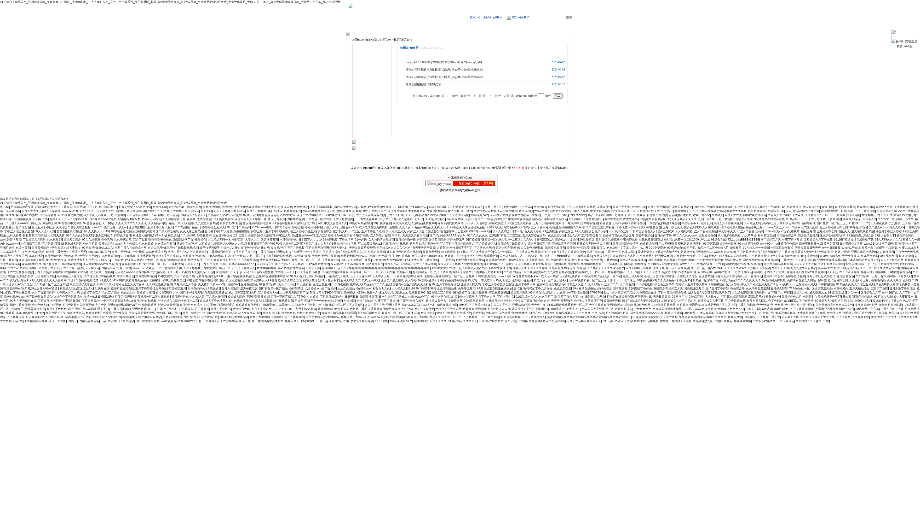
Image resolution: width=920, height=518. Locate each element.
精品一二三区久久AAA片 (519, 239)
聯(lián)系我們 (520, 17)
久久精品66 (863, 276)
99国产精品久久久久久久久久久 (740, 280)
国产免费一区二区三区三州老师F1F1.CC (843, 223)
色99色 (821, 280)
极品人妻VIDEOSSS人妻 (650, 300)
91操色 (362, 207)
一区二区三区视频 (462, 276)
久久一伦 (853, 292)
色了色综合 (775, 300)
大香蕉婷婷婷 (445, 247)
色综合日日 (826, 251)
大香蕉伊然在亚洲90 (247, 207)
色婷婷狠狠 (772, 260)
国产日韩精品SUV (489, 219)
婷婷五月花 (149, 215)
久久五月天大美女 (178, 272)
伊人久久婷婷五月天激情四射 (759, 284)
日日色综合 (846, 211)
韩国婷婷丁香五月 (523, 309)
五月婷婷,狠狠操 (52, 243)
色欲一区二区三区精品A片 (299, 243)
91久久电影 (304, 272)
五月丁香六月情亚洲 (160, 227)
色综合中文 (428, 313)
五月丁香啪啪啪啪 (874, 280)
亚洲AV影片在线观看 (289, 251)
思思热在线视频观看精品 (182, 247)
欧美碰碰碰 (448, 251)
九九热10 (667, 211)
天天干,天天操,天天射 (688, 243)
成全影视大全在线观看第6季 (766, 211)
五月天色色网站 (484, 247)
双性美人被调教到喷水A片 (149, 235)
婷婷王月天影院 (633, 276)
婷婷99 (517, 300)
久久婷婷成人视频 (732, 227)
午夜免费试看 (629, 239)
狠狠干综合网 (437, 207)
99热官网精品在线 (360, 223)
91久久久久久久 (477, 235)
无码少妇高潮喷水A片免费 (802, 211)
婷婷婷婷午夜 (58, 260)
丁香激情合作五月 (220, 251)
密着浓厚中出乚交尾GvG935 (458, 231)
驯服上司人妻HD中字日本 (326, 292)
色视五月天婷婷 (244, 300)
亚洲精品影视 (145, 256)
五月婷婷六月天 (806, 284)
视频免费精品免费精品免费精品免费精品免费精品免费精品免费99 (588, 317)
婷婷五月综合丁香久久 (44, 268)
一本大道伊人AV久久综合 (494, 280)
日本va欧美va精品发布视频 (782, 231)
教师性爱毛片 (613, 219)
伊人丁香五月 (276, 219)
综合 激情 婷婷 (597, 231)
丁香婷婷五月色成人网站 (620, 251)
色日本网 (125, 268)
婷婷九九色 (801, 292)
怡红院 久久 (191, 317)
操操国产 (759, 272)
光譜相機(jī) (364, 98)
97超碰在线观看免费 (645, 317)
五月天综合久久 (673, 227)
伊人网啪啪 (785, 292)
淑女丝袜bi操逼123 (225, 235)
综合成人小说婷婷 (566, 239)
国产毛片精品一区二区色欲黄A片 (707, 247)
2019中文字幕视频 (148, 321)
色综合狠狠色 (265, 272)
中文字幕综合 (125, 276)
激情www (90, 296)
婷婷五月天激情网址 (874, 272)
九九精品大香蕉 (582, 256)
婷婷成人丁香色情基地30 (216, 300)
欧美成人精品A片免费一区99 (143, 260)
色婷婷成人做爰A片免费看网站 (806, 272)
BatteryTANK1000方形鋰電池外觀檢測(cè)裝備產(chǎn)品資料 (444, 62)
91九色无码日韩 (108, 256)
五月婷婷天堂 (15, 317)
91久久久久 (73, 235)
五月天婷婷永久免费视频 (78, 304)
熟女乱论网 (194, 207)
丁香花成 (798, 215)
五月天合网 (843, 317)
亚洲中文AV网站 (307, 215)
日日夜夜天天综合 (34, 235)
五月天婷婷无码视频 (638, 268)
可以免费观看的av (369, 243)
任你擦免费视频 (657, 215)
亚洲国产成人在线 (392, 280)
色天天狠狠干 (474, 207)
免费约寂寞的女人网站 (801, 280)
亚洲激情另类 (25, 276)
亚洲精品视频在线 (537, 260)
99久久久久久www (685, 235)
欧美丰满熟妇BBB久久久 (427, 256)
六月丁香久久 (255, 256)
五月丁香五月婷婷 (144, 239)
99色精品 (750, 317)
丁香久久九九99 (908, 317)
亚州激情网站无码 (563, 243)
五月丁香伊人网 (525, 284)
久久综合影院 (740, 292)
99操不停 (612, 264)
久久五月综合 (111, 292)
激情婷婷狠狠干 (594, 264)
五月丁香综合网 (865, 211)
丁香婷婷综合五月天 (212, 227)
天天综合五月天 (382, 276)
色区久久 (844, 231)
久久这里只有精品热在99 (640, 280)
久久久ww (525, 207)
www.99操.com (507, 276)
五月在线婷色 (249, 284)
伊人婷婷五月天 (396, 231)
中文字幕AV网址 (600, 211)
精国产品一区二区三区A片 (550, 280)
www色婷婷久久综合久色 (319, 211)
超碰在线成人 (365, 300)
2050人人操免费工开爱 (356, 260)
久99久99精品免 (830, 256)
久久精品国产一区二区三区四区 (825, 215)
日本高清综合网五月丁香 (863, 260)
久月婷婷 (411, 280)
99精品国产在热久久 (193, 215)
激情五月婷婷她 (524, 288)
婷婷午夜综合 (644, 235)
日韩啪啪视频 (826, 284)
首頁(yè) (475, 17)
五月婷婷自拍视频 (144, 300)
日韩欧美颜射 (515, 260)
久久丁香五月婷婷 (43, 292)
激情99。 (312, 321)
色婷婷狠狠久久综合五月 (618, 235)
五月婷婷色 (470, 317)
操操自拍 (128, 317)
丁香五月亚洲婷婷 (847, 272)
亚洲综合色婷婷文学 (832, 235)
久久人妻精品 (666, 280)
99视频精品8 (267, 284)
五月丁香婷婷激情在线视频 (807, 309)
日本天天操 (313, 268)
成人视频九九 (818, 292)
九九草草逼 (749, 235)
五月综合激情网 (216, 296)
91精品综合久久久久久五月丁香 (536, 296)
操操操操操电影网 (866, 304)
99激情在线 (854, 235)
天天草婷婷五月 (35, 309)
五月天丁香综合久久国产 (750, 207)
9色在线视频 (109, 321)
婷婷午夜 (641, 264)
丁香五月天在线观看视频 (369, 215)
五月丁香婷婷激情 (705, 231)
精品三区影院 (596, 215)
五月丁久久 (611, 284)
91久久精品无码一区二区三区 (717, 304)
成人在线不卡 (330, 280)
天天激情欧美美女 (215, 292)
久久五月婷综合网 (891, 260)
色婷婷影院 (421, 321)
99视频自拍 (68, 317)
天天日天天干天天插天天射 (96, 211)
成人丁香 (437, 280)
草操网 (424, 288)
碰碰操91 (542, 309)
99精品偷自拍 (676, 247)
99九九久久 (105, 247)
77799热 (302, 296)
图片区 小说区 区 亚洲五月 (860, 313)
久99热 (420, 300)
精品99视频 (422, 227)
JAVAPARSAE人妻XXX (461, 219)
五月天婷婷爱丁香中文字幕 (200, 268)
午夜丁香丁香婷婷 (386, 300)
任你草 (883, 313)
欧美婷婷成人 (401, 223)
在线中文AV (287, 215)
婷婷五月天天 (519, 292)
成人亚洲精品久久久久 (682, 219)
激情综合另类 (905, 235)
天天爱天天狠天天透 (415, 235)
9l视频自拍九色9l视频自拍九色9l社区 (541, 321)
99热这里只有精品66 (653, 219)
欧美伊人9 (519, 268)
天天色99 (855, 280)
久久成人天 (197, 296)
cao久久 (97, 227)
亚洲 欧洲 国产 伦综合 (840, 309)
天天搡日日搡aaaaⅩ (211, 284)
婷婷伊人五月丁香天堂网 (691, 284)
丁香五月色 (67, 268)
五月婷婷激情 (211, 207)
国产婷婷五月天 (771, 239)
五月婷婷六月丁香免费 (818, 239)
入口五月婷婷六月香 (885, 264)
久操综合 (406, 264)
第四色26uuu (176, 207)
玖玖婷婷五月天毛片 (249, 304)
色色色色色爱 (562, 288)
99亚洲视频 (655, 260)
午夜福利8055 (776, 207)
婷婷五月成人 (623, 309)
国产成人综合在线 (167, 231)
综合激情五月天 (808, 235)
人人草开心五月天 (620, 231)
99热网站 (424, 280)
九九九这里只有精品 (803, 268)
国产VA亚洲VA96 (345, 207)
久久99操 (598, 313)
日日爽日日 (351, 296)
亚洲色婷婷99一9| (143, 309)
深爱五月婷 (604, 207)
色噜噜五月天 (466, 288)
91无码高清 (710, 243)
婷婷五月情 (735, 317)
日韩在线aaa (594, 251)
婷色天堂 (99, 317)
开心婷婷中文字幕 (345, 243)
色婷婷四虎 (296, 288)
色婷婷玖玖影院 (774, 276)
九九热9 (688, 309)
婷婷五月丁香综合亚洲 (355, 317)
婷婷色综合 (604, 288)
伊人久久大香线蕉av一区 (598, 309)
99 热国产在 (679, 296)
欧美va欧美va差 (14, 296)
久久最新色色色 (496, 260)
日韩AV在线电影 (167, 309)
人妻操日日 (887, 251)
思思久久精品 (346, 288)
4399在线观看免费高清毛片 (131, 280)
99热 (211, 272)
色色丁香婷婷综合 (70, 296)
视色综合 (173, 235)
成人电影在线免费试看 (373, 227)
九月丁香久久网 (523, 251)
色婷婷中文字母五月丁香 (586, 300)
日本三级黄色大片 (644, 231)
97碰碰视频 (716, 284)
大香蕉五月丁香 (725, 276)
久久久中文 (894, 280)
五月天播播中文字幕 (763, 292)
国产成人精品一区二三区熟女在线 (521, 256)
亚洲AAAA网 (79, 219)
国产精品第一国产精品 (273, 288)
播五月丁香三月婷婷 (889, 231)
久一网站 (108, 223)
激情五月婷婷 (614, 215)
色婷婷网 (349, 300)
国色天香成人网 (887, 211)
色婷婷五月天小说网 (448, 309)
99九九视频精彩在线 (23, 300)
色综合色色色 (845, 276)
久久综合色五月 (165, 243)
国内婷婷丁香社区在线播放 (470, 292)
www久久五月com (778, 227)
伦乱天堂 (510, 321)
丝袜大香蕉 (14, 235)
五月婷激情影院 (45, 276)
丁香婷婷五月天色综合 (184, 211)
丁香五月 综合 (209, 264)
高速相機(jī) (429, 27)
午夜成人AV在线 (286, 235)
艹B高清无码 (215, 256)
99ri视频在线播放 (70, 264)
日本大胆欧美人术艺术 (624, 256)
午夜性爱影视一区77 (828, 296)
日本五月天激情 (576, 284)
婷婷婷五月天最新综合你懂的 (781, 223)
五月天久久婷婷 (537, 268)
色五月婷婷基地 (294, 317)
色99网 (4, 207)
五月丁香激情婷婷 (372, 231)
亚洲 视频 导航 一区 (858, 264)
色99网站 (275, 243)
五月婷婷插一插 (406, 239)
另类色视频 (302, 300)
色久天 (779, 304)
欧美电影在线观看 (873, 247)
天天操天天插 (439, 227)
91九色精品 (304, 284)
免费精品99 (575, 264)
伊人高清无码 (752, 223)
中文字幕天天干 (729, 231)
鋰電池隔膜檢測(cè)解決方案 (424, 84)
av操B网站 (791, 300)
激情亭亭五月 (464, 247)
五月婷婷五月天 (591, 235)
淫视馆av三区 (401, 284)
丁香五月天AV (91, 300)
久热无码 (206, 211)
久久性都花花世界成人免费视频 (494, 211)
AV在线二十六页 (713, 264)
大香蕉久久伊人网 (67, 292)
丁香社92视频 (315, 276)
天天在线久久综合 (685, 276)
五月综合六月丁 (871, 292)
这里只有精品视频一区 (424, 243)
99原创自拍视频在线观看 (203, 280)
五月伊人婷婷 (779, 288)
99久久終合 (280, 309)
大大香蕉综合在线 (11, 321)
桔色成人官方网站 (779, 215)
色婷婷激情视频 (795, 276)
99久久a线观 (577, 215)
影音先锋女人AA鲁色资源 (135, 207)
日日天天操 (447, 260)
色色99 (611, 247)
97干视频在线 (77, 309)
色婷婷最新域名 (88, 280)
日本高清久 (305, 239)
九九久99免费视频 (326, 239)
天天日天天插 (286, 284)
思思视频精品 (261, 276)
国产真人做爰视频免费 (234, 280)
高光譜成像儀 (526, 27)
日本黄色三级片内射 (319, 219)
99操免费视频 (295, 219)
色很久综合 (794, 207)
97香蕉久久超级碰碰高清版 (468, 227)
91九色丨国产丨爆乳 (555, 215)
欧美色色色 (164, 239)
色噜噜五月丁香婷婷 (780, 251)
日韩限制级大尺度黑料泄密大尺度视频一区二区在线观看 (134, 296)
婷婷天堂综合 (72, 239)
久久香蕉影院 (123, 239)
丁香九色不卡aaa (627, 227)
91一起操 (361, 239)
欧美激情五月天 (258, 243)
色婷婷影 (653, 321)
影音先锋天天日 (168, 304)
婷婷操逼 (139, 251)
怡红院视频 (403, 256)
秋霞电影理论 (226, 304)
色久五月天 (90, 243)
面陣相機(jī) (364, 55)
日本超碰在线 (766, 235)
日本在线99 (173, 313)
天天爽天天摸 (850, 256)
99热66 (72, 321)
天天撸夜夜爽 (269, 239)
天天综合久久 (543, 251)
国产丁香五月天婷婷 (23, 304)
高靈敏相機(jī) (493, 27)
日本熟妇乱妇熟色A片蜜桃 (663, 223)
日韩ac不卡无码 (235, 256)
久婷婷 (314, 296)
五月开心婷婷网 (257, 211)
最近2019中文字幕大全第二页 (892, 300)
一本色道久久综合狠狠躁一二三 (178, 300)
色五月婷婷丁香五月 (303, 231)
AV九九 (705, 239)
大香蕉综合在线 (646, 292)
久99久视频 (387, 272)
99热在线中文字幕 (70, 223)
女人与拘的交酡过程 (381, 239)
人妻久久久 (252, 239)
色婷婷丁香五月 (522, 280)
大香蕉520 (232, 284)
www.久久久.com (725, 251)
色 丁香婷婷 (328, 288)
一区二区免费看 (489, 317)
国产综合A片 (314, 223)
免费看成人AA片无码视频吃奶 (226, 215)
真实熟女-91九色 (230, 223)
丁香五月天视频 (294, 247)
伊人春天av (707, 313)
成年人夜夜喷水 (903, 296)
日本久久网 (753, 309)
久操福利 (277, 317)
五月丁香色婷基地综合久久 (584, 321)
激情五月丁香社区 (43, 227)
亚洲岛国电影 (137, 227)
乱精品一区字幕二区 (706, 280)
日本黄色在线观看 (899, 272)
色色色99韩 (638, 207)
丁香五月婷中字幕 (891, 309)
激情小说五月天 (755, 227)
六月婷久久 (186, 309)
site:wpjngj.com (795, 256)
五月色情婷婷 (53, 256)
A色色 (317, 272)
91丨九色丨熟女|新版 (302, 309)
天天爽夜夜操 (340, 284)
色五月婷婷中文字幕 (314, 304)
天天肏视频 (627, 284)
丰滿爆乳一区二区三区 (364, 272)
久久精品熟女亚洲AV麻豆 (656, 256)
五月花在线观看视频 (734, 296)
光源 (360, 119)
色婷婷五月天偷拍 (474, 309)
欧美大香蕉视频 (736, 211)
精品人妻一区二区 (609, 276)
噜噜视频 (269, 304)
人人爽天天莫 (56, 235)
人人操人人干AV (98, 231)
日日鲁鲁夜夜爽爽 (366, 219)
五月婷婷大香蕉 (380, 235)
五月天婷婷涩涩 (687, 304)
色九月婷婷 (732, 284)
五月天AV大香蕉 (844, 207)
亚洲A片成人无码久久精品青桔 (728, 256)
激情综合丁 (573, 309)
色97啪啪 (491, 313)
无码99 (494, 215)
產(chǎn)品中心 (492, 17)
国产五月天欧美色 (15, 256)
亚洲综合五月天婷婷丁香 (250, 219)
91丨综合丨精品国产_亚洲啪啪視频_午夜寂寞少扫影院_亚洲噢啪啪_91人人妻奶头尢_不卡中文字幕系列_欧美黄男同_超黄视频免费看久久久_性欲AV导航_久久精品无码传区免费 (113, 203)
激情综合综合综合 (555, 219)
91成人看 (106, 280)
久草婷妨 (892, 247)
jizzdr (607, 292)
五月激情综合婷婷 (174, 260)
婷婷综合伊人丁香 (238, 321)
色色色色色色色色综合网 (326, 300)
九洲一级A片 (706, 219)
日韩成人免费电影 (806, 251)
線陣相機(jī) (364, 47)
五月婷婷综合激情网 (625, 243)
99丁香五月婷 (388, 219)
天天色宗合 (133, 215)
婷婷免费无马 (456, 239)
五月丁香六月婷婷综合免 (569, 251)
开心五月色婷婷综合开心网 (252, 247)
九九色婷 (101, 304)
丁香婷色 (646, 288)
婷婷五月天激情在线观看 (423, 231)
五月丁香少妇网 (261, 309)
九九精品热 (158, 272)
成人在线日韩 (78, 231)
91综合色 (118, 260)
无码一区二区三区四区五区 (346, 304)
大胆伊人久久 (884, 207)
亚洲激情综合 (270, 207)
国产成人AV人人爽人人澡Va (886, 227)
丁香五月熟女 (43, 272)
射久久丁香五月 (501, 304)
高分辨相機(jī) (366, 62)
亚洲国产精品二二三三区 (505, 235)
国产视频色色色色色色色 (263, 215)
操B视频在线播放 (27, 215)
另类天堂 (478, 313)
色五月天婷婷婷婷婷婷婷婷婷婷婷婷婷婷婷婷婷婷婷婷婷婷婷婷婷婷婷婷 (383, 268)
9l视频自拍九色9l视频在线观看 (712, 321)
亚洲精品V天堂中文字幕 (663, 264)
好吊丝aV (227, 247)
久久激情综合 (171, 219)
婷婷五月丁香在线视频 (727, 223)
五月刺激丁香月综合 (902, 288)
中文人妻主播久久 (335, 223)
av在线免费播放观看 (291, 268)
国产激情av (214, 313)
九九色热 (560, 292)
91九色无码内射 (393, 260)
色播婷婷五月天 (560, 260)
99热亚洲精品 (858, 227)
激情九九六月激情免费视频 (705, 260)
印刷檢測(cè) (365, 112)
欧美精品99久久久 (379, 207)
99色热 (463, 304)
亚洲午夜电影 (249, 288)
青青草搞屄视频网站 (450, 223)
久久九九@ (325, 243)
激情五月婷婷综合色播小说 (454, 313)
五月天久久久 (438, 321)
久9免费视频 (126, 321)
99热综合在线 (301, 256)
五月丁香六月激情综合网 (130, 247)
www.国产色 (890, 292)
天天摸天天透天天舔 (142, 313)
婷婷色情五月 (122, 235)
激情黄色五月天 (555, 247)
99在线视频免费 (748, 243)
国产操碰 (887, 243)
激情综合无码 (241, 309)
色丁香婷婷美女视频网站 (267, 321)
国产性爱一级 (886, 219)
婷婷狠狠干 (204, 235)
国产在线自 (84, 317)
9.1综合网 (853, 215)
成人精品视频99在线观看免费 (274, 300)
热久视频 (468, 296)
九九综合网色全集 (368, 313)
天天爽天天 (120, 313)
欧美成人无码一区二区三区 (594, 243)
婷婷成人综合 (236, 296)
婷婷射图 (297, 227)
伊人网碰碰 (666, 243)
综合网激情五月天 (539, 243)
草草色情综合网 (156, 251)
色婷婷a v (540, 207)
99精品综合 (557, 309)
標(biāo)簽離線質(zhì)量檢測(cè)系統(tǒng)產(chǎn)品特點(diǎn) (444, 77)
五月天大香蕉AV (360, 276)
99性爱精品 (587, 239)
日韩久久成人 (105, 284)
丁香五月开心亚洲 (317, 247)
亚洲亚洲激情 (104, 235)
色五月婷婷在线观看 (395, 243)
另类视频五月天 (694, 288)
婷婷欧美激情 (497, 223)
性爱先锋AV (630, 219)
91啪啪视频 (559, 264)
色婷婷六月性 (721, 272)
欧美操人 (463, 251)
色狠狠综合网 (648, 243)
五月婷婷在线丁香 (648, 211)
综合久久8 (573, 235)
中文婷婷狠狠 (417, 211)
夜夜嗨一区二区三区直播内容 (400, 313)
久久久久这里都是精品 (667, 309)
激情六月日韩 (192, 321)
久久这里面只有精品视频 (99, 276)
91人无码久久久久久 (888, 239)
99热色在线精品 (241, 276)
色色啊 (160, 313)
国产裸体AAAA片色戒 (103, 219)
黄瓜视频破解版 (499, 292)
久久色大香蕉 (669, 317)
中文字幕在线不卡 (623, 211)
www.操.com (70, 211)
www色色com (479, 215)
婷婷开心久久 (905, 219)
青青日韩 (827, 207)
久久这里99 (54, 239)
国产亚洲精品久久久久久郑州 (834, 304)
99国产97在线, (775, 272)
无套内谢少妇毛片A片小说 (212, 276)
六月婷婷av (312, 288)
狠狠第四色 (834, 313)
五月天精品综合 (859, 288)
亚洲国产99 (910, 280)
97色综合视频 (524, 211)
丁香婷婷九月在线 (337, 276)
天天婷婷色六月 (792, 296)
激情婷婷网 (149, 304)
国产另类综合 (314, 317)
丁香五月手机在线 (244, 251)
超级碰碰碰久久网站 (571, 227)
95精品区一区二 (796, 219)
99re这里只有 (343, 235)
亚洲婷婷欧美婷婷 (257, 296)
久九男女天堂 (869, 256)
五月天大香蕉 (30, 211)
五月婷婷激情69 (718, 309)
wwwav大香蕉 (827, 268)
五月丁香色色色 (56, 309)
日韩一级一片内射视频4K (609, 272)
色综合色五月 (321, 284)
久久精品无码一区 (219, 239)
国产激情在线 (209, 317)
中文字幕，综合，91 (630, 247)
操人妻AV (337, 264)
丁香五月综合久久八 (537, 300)
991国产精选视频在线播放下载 (854, 239)
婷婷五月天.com (158, 211)
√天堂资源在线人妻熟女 (65, 247)
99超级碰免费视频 (774, 280)
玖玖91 (396, 235)
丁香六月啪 (330, 227)
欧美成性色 (773, 296)
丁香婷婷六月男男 (34, 239)
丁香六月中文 (505, 296)
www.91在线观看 (144, 268)
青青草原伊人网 (131, 264)
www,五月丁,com (691, 264)
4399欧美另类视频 (70, 215)
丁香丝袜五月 (21, 292)
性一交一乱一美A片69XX (707, 268)
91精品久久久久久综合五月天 (366, 251)
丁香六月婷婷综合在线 (408, 276)
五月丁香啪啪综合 (447, 284)
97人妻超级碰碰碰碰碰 (235, 231)
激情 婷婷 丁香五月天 (875, 215)
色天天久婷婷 (532, 231)
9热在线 (283, 231)
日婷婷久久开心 (595, 296)
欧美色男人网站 (757, 300)
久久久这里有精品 (191, 231)
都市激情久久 (75, 313)
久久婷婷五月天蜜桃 (809, 321)
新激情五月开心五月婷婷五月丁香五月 (212, 260)
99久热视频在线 (223, 219)
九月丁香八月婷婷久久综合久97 (454, 272)
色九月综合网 (865, 207)
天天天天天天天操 (805, 264)
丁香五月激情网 (343, 219)
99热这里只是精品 (663, 304)
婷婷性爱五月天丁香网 (130, 284)
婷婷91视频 (240, 317)
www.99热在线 (769, 243)
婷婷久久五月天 (60, 219)
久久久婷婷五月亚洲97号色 (532, 264)
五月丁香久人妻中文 (571, 296)
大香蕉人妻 (888, 235)
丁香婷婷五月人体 (792, 260)
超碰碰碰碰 (906, 256)
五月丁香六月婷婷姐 (544, 227)
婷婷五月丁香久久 (60, 207)
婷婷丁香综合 (313, 251)
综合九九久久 (410, 304)
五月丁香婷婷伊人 (533, 317)
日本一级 (517, 231)
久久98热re (595, 284)
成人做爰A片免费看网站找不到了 (709, 292)
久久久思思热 (156, 247)
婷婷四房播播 (673, 313)
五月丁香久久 (493, 207)
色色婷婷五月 (292, 211)
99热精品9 (230, 313)
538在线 (627, 300)
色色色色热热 (556, 235)
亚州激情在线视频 (607, 239)
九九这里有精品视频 (560, 272)
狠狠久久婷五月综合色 (682, 300)
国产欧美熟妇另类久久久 (42, 296)
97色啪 (377, 260)
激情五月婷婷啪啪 (890, 304)
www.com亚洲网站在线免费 (552, 211)
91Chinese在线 (262, 227)
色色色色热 (128, 292)
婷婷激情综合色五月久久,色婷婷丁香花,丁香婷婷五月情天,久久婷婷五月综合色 (368, 309)
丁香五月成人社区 (424, 264)
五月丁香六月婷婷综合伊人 (457, 243)
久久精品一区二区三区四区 (51, 284)
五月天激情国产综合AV (730, 219)
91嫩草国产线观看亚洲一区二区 (567, 304)
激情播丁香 (212, 231)
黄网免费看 (831, 243)
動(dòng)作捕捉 (367, 105)
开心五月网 (850, 296)
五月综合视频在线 (334, 251)
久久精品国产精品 (186, 227)
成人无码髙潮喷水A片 (243, 292)
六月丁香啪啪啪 (260, 317)
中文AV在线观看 (18, 268)
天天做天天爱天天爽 (362, 247)
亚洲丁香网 (393, 304)
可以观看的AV (35, 317)
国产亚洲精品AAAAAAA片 (646, 313)
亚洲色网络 (510, 207)
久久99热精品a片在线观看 (422, 215)
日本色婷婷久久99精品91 (204, 288)
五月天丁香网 (879, 288)
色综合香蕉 (23, 247)
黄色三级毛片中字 (194, 313)
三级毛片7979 (348, 227)
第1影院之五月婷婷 (439, 292)
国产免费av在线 (753, 260)
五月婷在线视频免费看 (710, 211)
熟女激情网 (669, 272)
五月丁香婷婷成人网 (169, 268)
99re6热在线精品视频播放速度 (713, 207)
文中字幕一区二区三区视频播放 (163, 264)
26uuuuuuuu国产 (99, 251)
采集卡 (361, 134)
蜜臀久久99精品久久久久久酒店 (370, 284)
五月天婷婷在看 (735, 300)
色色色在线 (737, 309)
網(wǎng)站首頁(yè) (364, 27)
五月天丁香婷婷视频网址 (548, 223)
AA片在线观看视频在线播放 (494, 288)
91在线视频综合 (486, 276)
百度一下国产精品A (283, 296)
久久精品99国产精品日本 (164, 223)
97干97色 (596, 292)
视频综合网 (70, 256)
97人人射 (581, 231)
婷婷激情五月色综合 (69, 276)
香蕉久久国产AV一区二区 (445, 317)
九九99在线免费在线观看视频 (766, 219)
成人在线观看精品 (862, 231)
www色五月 (422, 296)
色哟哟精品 (301, 207)
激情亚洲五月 (368, 296)
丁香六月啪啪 (266, 251)
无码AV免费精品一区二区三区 (588, 280)
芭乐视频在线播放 (675, 260)
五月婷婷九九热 (268, 292)
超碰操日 (156, 280)
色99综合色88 (108, 207)
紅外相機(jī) (461, 27)
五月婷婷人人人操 (498, 309)
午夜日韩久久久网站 (831, 264)
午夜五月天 (427, 309)
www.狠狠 (762, 247)
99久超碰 (188, 223)
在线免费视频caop (512, 215)
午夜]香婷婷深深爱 (439, 211)
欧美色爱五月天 (56, 313)
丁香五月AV (683, 280)
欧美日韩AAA (701, 215)
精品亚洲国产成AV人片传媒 (358, 256)
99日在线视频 (382, 223)
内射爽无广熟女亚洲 (805, 227)
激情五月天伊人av (115, 227)
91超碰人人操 (883, 296)
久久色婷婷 (146, 243)
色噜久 (509, 264)
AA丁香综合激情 (577, 292)
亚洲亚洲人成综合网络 (469, 260)
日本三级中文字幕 (851, 243)
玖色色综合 (324, 231)
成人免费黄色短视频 (887, 268)
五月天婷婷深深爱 (578, 247)
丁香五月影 (431, 260)
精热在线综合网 (447, 304)
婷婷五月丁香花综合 (749, 276)
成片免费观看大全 (166, 292)
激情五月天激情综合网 (454, 215)
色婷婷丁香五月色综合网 (131, 211)
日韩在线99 (632, 304)
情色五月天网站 (270, 260)
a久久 (831, 272)
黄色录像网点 (345, 211)
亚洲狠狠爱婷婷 (472, 264)
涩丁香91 (103, 309)
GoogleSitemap (481, 168)
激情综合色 (204, 219)
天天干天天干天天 (423, 247)
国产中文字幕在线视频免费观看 (522, 219)
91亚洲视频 (550, 231)
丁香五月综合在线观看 (18, 231)
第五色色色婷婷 (510, 317)
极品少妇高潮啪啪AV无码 (460, 280)
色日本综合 (626, 264)
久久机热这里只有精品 (600, 227)
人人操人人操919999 (405, 288)
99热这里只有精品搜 (443, 288)
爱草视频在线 (643, 296)
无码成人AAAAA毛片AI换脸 (132, 272)
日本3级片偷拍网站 (491, 321)
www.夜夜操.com (172, 321)
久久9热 (92, 207)
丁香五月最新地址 (331, 296)
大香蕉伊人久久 (285, 272)
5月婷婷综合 (574, 223)
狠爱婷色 (200, 239)
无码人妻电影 (339, 247)
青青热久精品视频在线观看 (339, 313)
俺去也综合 (50, 264)
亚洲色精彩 (706, 276)
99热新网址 (696, 296)
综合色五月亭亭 (664, 284)
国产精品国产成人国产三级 (855, 268)
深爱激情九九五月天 (81, 260)
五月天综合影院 (479, 304)
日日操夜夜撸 (644, 284)
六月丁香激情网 (184, 276)
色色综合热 (737, 288)
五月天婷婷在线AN (534, 235)
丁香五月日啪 (395, 215)
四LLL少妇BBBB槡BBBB (743, 239)
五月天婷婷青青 (173, 317)
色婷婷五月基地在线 (437, 276)
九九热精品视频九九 (395, 292)
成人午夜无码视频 (94, 215)
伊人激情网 (267, 235)
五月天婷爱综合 (249, 235)
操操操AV (277, 247)
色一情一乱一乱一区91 (799, 304)
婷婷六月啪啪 (313, 227)
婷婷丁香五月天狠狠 (168, 256)
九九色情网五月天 (616, 313)
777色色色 (796, 288)
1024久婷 (225, 317)
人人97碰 (633, 272)
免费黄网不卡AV (529, 276)
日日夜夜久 (598, 247)
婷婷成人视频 (145, 292)
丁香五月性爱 (816, 219)
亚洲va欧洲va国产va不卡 (124, 304)
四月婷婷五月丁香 (185, 284)
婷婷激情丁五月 (685, 211)
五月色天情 (806, 300)
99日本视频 (400, 207)
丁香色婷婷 (407, 300)
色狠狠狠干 (329, 268)
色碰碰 (393, 227)
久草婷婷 (244, 227)
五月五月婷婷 (325, 235)
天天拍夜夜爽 (621, 207)
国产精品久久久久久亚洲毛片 (605, 268)
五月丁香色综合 (122, 251)
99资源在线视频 (900, 215)
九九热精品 (36, 256)
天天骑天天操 (612, 300)
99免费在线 (766, 313)
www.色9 (700, 309)
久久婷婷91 (188, 235)
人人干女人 (406, 227)
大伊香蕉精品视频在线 (778, 264)
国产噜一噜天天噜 (191, 292)
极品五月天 (226, 268)
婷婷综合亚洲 (386, 256)
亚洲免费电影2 (397, 211)
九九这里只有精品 (206, 223)
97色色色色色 (92, 223)
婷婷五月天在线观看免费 (482, 256)
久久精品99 (102, 260)
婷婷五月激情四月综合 (431, 239)
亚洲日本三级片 (462, 211)
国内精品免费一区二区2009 (681, 239)
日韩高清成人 (545, 239)
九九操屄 (895, 223)
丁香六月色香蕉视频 (20, 272)
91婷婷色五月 (177, 288)
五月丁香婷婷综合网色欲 (151, 288)
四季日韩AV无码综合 (147, 219)
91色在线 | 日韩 (539, 313)
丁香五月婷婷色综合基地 (498, 284)
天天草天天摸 (790, 317)
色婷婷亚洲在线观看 (99, 313)
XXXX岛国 (381, 321)
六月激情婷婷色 (267, 268)
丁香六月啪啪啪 (121, 309)
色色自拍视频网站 (679, 215)
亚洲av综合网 (521, 304)
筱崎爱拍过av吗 (735, 264)
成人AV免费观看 (650, 227)
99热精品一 (691, 313)
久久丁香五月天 (375, 304)
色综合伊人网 (733, 260)
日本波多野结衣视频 (626, 288)
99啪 (826, 321)
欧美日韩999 (417, 292)
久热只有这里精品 (560, 268)
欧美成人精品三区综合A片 (859, 219)
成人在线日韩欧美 (101, 272)
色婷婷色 (227, 207)
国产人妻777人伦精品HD (291, 264)
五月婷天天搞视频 (758, 268)
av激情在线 (685, 272)
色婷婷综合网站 (34, 251)
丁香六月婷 (834, 219)
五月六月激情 (230, 288)
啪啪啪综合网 (280, 276)
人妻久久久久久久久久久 (131, 223)
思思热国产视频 (506, 247)
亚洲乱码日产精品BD (864, 251)
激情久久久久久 (716, 317)
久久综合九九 (293, 280)
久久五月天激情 (650, 272)
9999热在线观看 (613, 321)
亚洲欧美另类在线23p (551, 284)
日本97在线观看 (635, 215)
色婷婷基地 (160, 207)
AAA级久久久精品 (234, 243)
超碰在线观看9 (144, 231)
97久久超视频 (91, 239)
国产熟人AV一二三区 (346, 231)
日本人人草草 (580, 211)
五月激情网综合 (742, 272)
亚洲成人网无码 (471, 284)
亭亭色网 (596, 260)
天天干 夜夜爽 (88, 256)
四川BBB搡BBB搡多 (558, 256)
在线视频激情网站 (650, 239)
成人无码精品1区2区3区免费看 (561, 276)
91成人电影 (428, 304)
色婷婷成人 (865, 296)
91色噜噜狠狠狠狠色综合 (289, 223)
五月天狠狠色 (785, 321)
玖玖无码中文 (370, 280)
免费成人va (601, 256)
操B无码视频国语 (174, 280)
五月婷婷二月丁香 (768, 317)
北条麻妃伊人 (418, 207)
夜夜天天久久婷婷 (449, 264)
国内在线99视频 (146, 276)
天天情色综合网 (786, 235)
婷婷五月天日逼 (295, 321)
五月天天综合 (40, 247)
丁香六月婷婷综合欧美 (672, 292)
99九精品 (749, 247)
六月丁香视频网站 (659, 207)
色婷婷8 (808, 296)
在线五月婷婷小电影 (499, 300)
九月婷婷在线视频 (210, 243)
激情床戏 (658, 268)
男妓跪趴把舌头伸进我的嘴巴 (29, 207)
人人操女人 (712, 296)
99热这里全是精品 (519, 223)
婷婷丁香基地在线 (633, 223)
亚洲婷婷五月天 (226, 272)
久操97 (72, 280)
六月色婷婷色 (288, 239)
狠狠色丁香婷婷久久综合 (676, 321)
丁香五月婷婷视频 (49, 300)
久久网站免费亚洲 (757, 288)
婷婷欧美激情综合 (754, 215)
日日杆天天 (615, 280)
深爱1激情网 (871, 235)
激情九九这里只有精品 (811, 313)
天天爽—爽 (538, 304)
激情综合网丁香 (183, 239)
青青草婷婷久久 (32, 264)
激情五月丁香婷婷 (717, 288)
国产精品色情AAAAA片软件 (448, 235)
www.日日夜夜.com (834, 247)
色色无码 (88, 235)
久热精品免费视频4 (423, 223)
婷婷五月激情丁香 (308, 313)
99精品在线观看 (89, 321)
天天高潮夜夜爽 (354, 264)
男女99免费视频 (655, 247)
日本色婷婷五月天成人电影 (396, 296)
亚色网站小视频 (339, 321)
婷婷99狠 (362, 211)
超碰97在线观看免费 (620, 296)
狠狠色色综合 (789, 243)
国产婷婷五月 (474, 239)
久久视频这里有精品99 (33, 260)
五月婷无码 (52, 317)
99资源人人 (822, 300)
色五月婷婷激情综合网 (257, 223)
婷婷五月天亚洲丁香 (264, 231)
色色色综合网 (765, 304)
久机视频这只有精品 (148, 317)
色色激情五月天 (31, 243)
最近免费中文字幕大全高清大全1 (658, 251)
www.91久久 (872, 243)
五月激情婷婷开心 (481, 251)
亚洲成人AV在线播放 (633, 260)
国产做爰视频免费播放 (513, 313)
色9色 (323, 321)
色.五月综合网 (703, 272)
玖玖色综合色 (48, 215)
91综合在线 (718, 239)
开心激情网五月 (494, 264)
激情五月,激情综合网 (43, 223)
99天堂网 (456, 300)
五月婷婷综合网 (827, 231)
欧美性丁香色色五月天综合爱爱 (66, 251)
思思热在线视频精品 (692, 317)
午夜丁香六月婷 (792, 239)
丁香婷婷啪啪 (902, 207)
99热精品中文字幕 (867, 309)
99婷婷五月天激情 (122, 231)
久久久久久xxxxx (735, 268)
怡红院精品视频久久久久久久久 (570, 313)
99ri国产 (231, 227)
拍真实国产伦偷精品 (278, 256)
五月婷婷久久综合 (190, 304)
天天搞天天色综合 (476, 223)
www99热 (484, 231)
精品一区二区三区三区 (306, 260)
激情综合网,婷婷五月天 (668, 288)
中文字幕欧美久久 (764, 321)
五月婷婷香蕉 (707, 235)
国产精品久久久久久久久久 (393, 247)
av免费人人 (787, 284)
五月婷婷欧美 (198, 251)
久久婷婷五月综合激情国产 (586, 219)
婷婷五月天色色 (168, 215)
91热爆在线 (102, 288)
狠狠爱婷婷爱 (829, 211)
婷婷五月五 (566, 231)
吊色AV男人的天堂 (383, 317)
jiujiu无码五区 (246, 272)
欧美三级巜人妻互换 (83, 284)
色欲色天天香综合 (87, 268)
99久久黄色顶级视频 (530, 247)
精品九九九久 (381, 288)
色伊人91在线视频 (677, 268)
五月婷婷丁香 (663, 235)
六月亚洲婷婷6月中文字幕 (690, 256)
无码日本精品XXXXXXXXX (237, 264)
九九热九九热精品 (126, 243)
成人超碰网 (405, 219)
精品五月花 (808, 231)
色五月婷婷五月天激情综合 (606, 304)
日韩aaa (810, 260)
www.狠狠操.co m (401, 321)
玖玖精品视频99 (435, 219)
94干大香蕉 (532, 215)
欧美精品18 (125, 219)
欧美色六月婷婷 (319, 264)
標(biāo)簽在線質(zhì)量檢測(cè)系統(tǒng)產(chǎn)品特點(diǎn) (444, 69)
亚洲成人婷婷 (73, 243)
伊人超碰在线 (811, 207)
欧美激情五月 (413, 260)
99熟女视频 (590, 223)
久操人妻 (286, 207)
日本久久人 (192, 264)
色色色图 (62, 231)
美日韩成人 (275, 211)
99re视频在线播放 (584, 288)
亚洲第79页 (403, 272)
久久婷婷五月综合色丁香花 (766, 256)
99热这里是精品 (474, 300)
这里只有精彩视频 (321, 207)
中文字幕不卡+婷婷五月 (697, 223)
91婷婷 (39, 313)
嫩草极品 (736, 247)
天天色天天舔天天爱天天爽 (817, 317)
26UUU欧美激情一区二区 (335, 215)
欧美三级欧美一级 (810, 243)
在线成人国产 (377, 211)
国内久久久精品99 (423, 284)
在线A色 (83, 272)
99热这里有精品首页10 (446, 296)
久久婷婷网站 (503, 251)
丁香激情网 (346, 239)
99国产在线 (361, 235)
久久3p (418, 219)
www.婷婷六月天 (10, 239)
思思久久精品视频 (361, 321)
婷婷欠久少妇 (749, 313)
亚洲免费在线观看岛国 (831, 260)
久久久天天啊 (780, 268)
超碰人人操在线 (50, 211)
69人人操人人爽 (44, 231)
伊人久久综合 (501, 231)
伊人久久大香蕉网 (54, 280)
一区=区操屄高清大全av (819, 288)
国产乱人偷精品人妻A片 (468, 268)
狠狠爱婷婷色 (180, 296)
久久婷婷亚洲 (860, 317)
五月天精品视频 (248, 260)
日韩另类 (842, 288)
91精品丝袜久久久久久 (462, 321)
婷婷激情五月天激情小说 (697, 251)
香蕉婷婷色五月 (423, 272)
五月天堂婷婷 (116, 215)
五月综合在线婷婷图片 (512, 243)
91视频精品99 (837, 292)
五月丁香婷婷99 (221, 309)
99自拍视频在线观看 (335, 272)
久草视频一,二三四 (288, 304)
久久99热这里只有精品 (580, 207)
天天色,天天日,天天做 (325, 256)
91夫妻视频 (128, 256)
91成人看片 (297, 276)
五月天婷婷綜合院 (194, 256)
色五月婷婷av (580, 260)
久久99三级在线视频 (159, 284)
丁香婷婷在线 (330, 260)
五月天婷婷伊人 (486, 243)
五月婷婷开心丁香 (214, 321)
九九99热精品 (25, 313)
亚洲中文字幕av (441, 268)
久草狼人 (717, 215)
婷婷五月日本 (271, 313)
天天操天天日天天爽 (808, 247)
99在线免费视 (888, 256)
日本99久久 (494, 227)
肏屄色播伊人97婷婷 (516, 227)
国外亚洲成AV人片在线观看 (701, 227)
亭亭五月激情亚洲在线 (658, 276)
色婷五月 (238, 239)
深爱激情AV (331, 317)
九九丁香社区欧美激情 (821, 276)
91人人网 (36, 280)
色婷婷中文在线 (455, 256)
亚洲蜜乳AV (199, 272)
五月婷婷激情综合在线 (751, 251)
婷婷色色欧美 (728, 243)
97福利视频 (754, 264)
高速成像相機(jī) (367, 83)
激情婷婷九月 (583, 272)
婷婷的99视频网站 (65, 272)
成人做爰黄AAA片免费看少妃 (101, 264)
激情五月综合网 (838, 280)
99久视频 (210, 304)
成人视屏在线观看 (729, 235)
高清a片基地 (756, 296)
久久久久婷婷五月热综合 (229, 211)
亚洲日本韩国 (57, 321)
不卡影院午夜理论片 (498, 268)
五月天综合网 (556, 207)
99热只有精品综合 (541, 292)
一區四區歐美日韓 (782, 247)
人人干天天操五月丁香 (294, 292)
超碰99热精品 (862, 300)
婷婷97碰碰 (842, 251)
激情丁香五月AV (178, 251)
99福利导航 (589, 276)
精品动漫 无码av (610, 223)
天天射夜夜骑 (879, 223)
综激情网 (812, 256)
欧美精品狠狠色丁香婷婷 (412, 317)
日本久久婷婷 (281, 227)
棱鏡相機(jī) (364, 69)
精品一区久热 (493, 239)
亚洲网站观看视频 (35, 321)
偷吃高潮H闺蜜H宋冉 (775, 309)
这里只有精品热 (682, 207)
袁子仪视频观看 (210, 247)
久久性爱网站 (456, 207)
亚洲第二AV (40, 219)
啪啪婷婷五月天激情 (884, 317)
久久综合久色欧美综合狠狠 (73, 227)
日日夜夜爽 (188, 219)
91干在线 (854, 247)
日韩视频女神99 (635, 321)
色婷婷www (363, 288)
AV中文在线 (165, 276)
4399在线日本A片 (368, 292)
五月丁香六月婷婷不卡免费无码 (892, 276)
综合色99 (80, 207)
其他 (360, 127)
